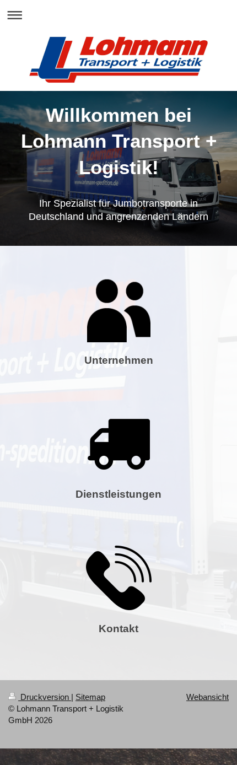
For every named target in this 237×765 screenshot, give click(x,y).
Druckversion (44, 697)
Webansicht (207, 697)
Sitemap (90, 697)
